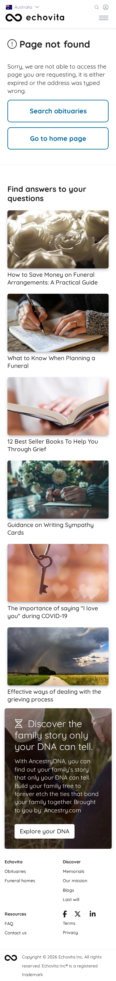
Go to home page (58, 138)
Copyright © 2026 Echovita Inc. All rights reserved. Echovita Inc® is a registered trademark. (62, 966)
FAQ (9, 923)
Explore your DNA (44, 831)
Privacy (70, 932)
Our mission (75, 880)
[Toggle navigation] (103, 17)
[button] (23, 7)
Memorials (73, 871)
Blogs (68, 890)
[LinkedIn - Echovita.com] (93, 915)
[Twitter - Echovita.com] (77, 915)
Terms (69, 923)
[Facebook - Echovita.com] (65, 915)
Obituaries (15, 871)
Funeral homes (20, 880)
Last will (71, 899)
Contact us (16, 933)
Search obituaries (58, 111)
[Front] (35, 17)
